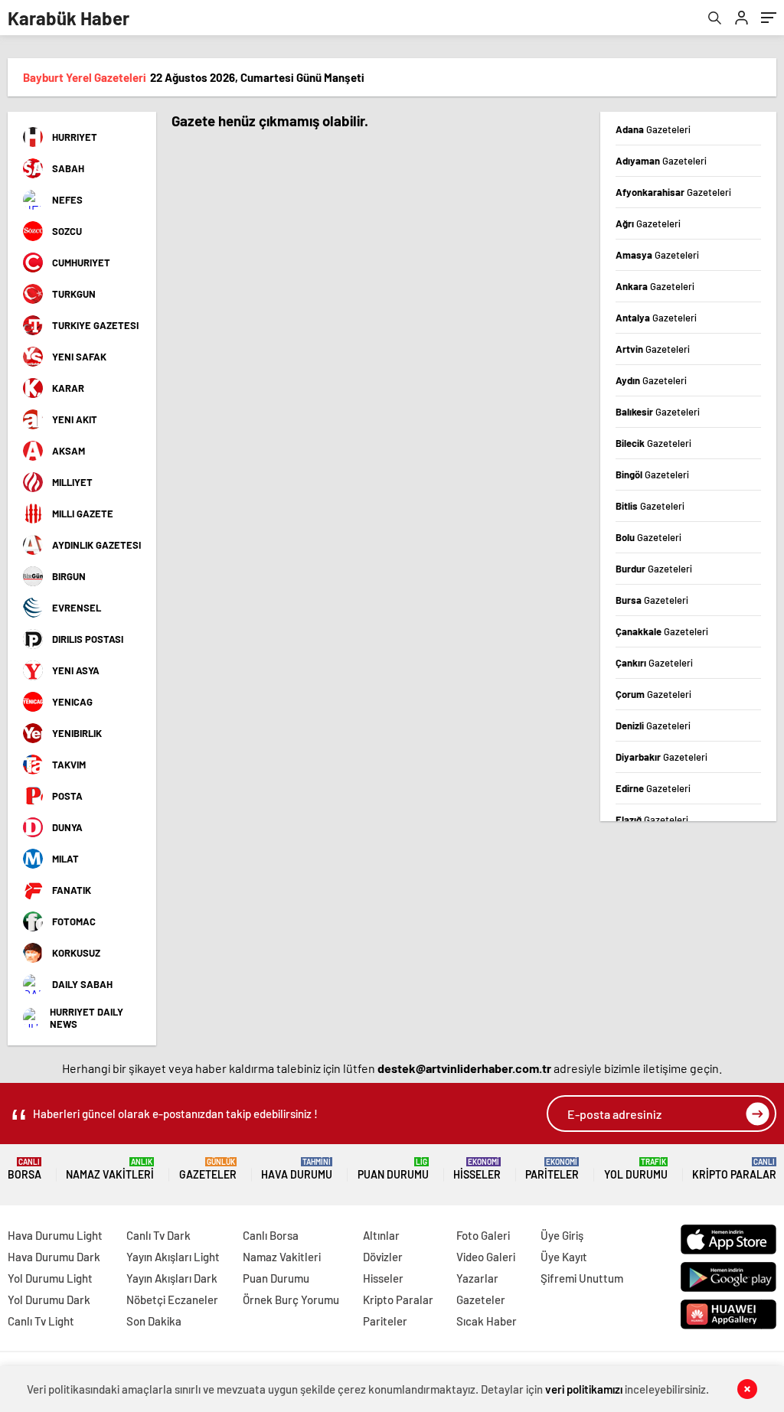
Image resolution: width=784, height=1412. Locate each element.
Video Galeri (485, 1257)
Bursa (652, 600)
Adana (653, 129)
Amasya (657, 255)
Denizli (653, 725)
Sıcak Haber (486, 1321)
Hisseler (477, 1169)
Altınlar (381, 1235)
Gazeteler (208, 1169)
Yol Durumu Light (50, 1278)
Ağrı (648, 223)
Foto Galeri (483, 1235)
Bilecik (653, 443)
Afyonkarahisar (673, 192)
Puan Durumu (393, 1169)
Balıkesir (658, 412)
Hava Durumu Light (55, 1235)
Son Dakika (153, 1321)
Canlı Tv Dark (158, 1235)
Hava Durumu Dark (54, 1257)
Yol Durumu (636, 1169)
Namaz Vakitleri (110, 1169)
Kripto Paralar (734, 1169)
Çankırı (654, 663)
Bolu (648, 537)
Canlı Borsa (271, 1235)
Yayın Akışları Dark (171, 1278)
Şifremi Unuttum (582, 1278)
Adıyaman (661, 161)
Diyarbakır (661, 757)
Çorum (653, 694)
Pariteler (552, 1169)
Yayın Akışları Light (173, 1257)
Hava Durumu (296, 1169)
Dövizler (383, 1257)
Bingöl (652, 474)
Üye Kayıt (564, 1257)
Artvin (653, 349)
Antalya (656, 317)
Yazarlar (477, 1278)
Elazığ (652, 820)
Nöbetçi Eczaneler (172, 1299)
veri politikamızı (583, 1389)
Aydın (651, 380)
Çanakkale (662, 631)
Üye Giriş (562, 1235)
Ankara (655, 286)
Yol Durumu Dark (49, 1299)
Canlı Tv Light (41, 1321)
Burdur (654, 569)
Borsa (24, 1169)
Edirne (653, 788)
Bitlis (650, 506)
